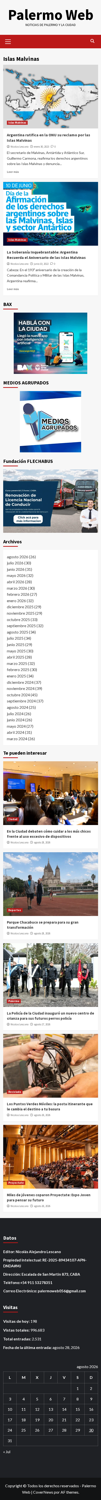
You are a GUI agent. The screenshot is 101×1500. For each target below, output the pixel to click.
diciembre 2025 (20, 606)
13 (51, 1409)
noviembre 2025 (21, 613)
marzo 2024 (17, 738)
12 (37, 1409)
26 (37, 1430)
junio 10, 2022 (41, 264)
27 (51, 1430)
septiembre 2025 (21, 625)
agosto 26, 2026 (42, 1115)
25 (23, 1430)
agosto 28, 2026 (42, 842)
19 (37, 1419)
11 (23, 1409)
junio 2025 (16, 644)
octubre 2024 (18, 694)
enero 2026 (16, 600)
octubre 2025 (18, 619)
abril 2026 (15, 581)
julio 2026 (15, 562)
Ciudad (12, 819)
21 (64, 1419)
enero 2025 (16, 676)
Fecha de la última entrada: (27, 1347)
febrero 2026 (18, 594)
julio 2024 (15, 713)
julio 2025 (15, 638)
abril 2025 (15, 657)
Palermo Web (50, 14)
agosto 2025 (17, 632)
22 (78, 1419)
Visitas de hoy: (16, 1321)
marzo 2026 (17, 588)
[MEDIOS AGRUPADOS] (50, 421)
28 (64, 1430)
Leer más (13, 172)
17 (10, 1419)
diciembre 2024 (20, 682)
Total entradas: (17, 1338)
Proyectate (16, 1182)
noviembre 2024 (21, 688)
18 (23, 1419)
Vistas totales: (16, 1330)
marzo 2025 (17, 663)
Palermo (13, 1001)
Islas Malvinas (17, 122)
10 (10, 1409)
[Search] (92, 41)
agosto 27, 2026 (42, 1024)
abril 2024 (15, 732)
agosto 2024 (17, 707)
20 (51, 1419)
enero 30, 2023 (41, 146)
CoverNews (43, 1492)
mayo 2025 (16, 650)
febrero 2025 (18, 669)
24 (10, 1430)
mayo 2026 (16, 575)
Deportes (14, 910)
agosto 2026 (17, 556)
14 (64, 1409)
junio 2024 (16, 719)
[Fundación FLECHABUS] (50, 501)
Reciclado (14, 1091)
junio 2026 (16, 569)
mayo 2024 (16, 726)
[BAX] (50, 343)
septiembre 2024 (21, 701)
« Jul (6, 1451)
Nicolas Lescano (19, 146)
